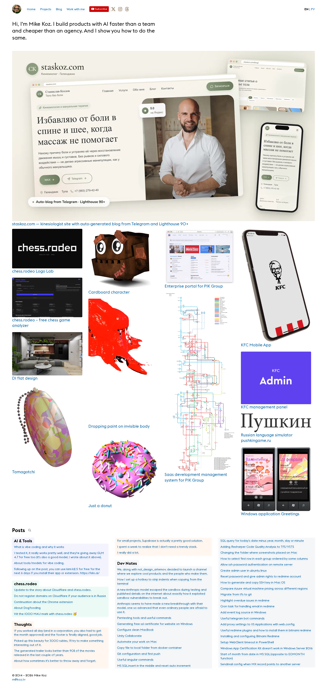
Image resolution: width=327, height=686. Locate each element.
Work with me (76, 9)
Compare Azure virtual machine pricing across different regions (264, 588)
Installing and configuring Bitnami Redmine (250, 636)
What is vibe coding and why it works (39, 547)
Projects (45, 9)
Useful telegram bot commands (242, 618)
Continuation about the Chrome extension (43, 602)
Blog (59, 9)
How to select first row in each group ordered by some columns (264, 558)
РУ (313, 9)
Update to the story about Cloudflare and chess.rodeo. (52, 590)
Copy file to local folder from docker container (149, 647)
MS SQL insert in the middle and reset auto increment (154, 665)
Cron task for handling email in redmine (247, 606)
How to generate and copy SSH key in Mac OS (252, 582)
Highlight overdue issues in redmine (244, 600)
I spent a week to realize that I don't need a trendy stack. (157, 546)
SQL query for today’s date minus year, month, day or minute (262, 540)
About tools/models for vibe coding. (39, 563)
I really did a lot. (128, 552)
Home (31, 9)
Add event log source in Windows (243, 612)
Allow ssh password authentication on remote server (256, 564)
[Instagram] (120, 9)
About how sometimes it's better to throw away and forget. (55, 661)
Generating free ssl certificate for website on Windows (155, 624)
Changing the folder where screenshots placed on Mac (258, 552)
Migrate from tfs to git (236, 594)
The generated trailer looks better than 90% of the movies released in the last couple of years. (54, 653)
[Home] (16, 9)
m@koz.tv (18, 679)
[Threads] (127, 9)
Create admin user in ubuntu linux (243, 570)
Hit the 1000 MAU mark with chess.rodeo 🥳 (45, 614)
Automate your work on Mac (137, 641)
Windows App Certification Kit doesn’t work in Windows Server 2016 (266, 648)
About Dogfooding (27, 608)
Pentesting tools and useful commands (144, 618)
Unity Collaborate (129, 636)
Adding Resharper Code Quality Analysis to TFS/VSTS (257, 546)
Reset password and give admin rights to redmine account (260, 576)
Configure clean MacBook (135, 630)
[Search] (29, 530)
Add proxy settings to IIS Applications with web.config (257, 624)
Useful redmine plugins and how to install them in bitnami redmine (265, 630)
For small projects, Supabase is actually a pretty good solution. (160, 540)
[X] (113, 9)
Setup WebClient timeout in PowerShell (247, 642)
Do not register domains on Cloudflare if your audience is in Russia (60, 596)
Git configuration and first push (138, 654)
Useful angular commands (135, 659)
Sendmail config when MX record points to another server (260, 664)
